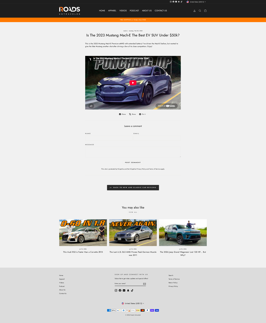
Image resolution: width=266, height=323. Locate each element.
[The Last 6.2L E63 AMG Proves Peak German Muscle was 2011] (133, 232)
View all (133, 212)
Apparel (112, 10)
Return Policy (173, 283)
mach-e (125, 31)
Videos (123, 10)
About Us (147, 10)
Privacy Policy (141, 169)
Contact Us (161, 10)
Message (89, 145)
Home (102, 10)
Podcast (134, 10)
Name (88, 133)
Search (171, 275)
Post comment (133, 162)
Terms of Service (154, 169)
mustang (131, 31)
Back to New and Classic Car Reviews (134, 187)
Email (136, 133)
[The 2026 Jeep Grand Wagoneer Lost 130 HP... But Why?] (183, 232)
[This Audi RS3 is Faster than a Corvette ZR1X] (83, 232)
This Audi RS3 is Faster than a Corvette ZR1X (83, 252)
